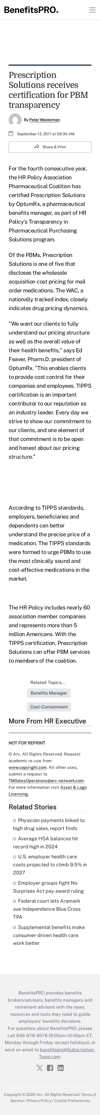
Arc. (40, 1094)
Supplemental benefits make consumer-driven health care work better (49, 935)
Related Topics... (47, 682)
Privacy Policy (39, 1100)
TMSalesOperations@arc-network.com (46, 780)
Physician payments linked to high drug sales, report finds (49, 824)
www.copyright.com (28, 767)
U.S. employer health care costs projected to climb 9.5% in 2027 (50, 865)
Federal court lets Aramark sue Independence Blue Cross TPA (47, 909)
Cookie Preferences (72, 1100)
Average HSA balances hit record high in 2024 (45, 842)
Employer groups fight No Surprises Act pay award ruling (48, 887)
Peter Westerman (44, 120)
